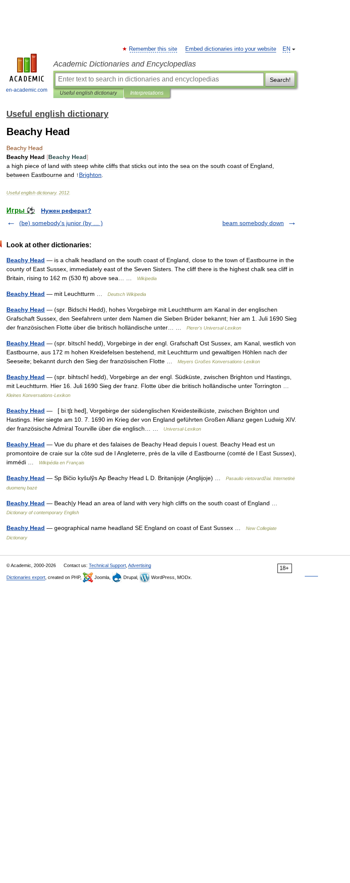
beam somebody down (253, 223)
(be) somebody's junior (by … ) (61, 223)
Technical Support (107, 565)
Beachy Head (25, 260)
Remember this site (153, 49)
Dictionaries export (25, 577)
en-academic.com (26, 90)
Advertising (139, 565)
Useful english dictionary (88, 93)
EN (286, 49)
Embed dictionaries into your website (230, 49)
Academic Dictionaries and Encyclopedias (124, 64)
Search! (280, 79)
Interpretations (146, 93)
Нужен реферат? (66, 210)
